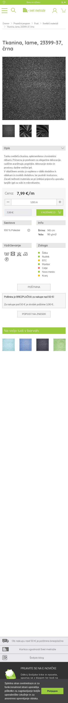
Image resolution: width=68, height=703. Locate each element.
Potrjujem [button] (52, 691)
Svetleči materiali (50, 23)
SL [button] (62, 2)
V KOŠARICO (48, 212)
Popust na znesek (34, 314)
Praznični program (22, 23)
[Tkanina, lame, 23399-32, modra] (25, 347)
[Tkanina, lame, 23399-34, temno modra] (42, 347)
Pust (36, 23)
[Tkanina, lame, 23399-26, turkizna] (8, 347)
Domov (6, 23)
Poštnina (34, 287)
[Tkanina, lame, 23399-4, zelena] (59, 347)
